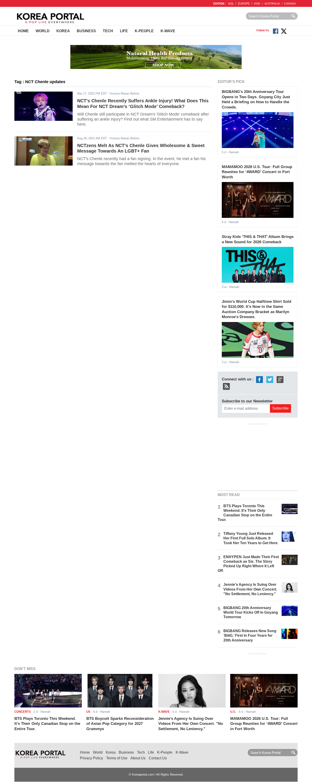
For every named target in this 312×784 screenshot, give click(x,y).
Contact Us (158, 758)
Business (86, 31)
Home (23, 31)
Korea (63, 31)
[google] (280, 379)
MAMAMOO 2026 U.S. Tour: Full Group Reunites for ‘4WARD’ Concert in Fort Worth (257, 172)
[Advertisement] (257, 456)
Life (124, 31)
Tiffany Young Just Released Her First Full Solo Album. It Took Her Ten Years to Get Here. (250, 538)
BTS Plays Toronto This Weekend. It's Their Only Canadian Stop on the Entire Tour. (47, 723)
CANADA (290, 3)
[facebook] (259, 379)
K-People (144, 31)
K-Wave (168, 31)
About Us (137, 758)
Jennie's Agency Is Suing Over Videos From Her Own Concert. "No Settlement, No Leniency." (250, 589)
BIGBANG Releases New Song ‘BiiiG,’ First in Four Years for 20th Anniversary (249, 635)
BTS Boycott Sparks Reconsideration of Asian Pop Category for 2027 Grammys (120, 723)
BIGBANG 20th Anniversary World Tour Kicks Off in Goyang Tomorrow (250, 612)
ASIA (257, 3)
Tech (108, 31)
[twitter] (269, 379)
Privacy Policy (91, 758)
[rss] (226, 386)
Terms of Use (116, 758)
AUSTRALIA (272, 3)
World (43, 31)
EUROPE (244, 3)
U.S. (231, 3)
